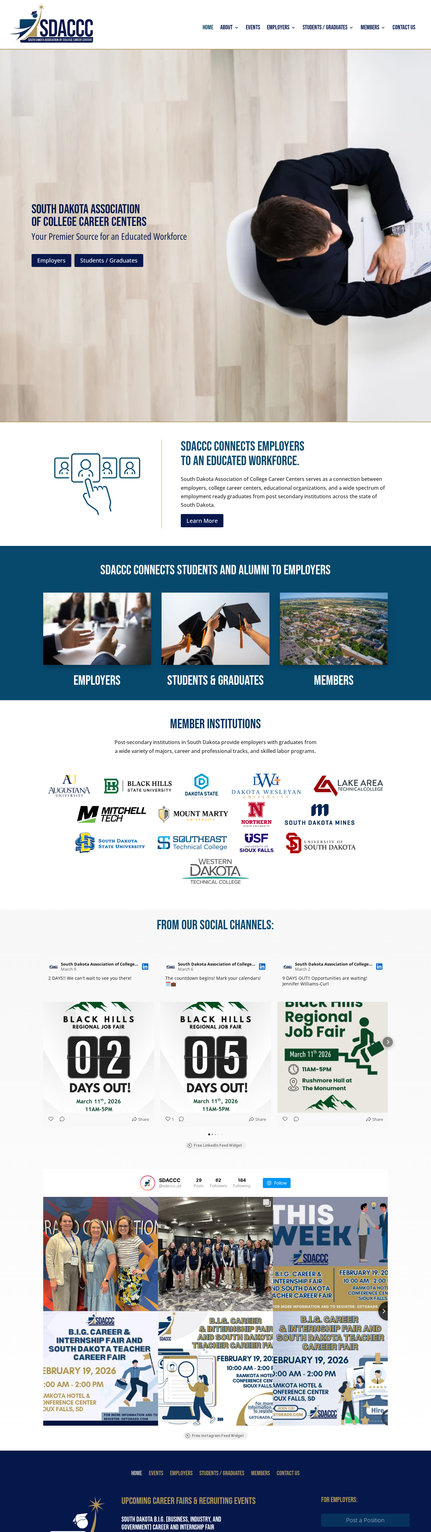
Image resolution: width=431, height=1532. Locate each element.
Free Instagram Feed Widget (218, 1436)
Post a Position (365, 1520)
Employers (278, 28)
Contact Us (404, 28)
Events (253, 28)
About (226, 28)
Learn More (202, 520)
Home (208, 28)
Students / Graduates (325, 28)
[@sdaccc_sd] (147, 1183)
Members (370, 28)
